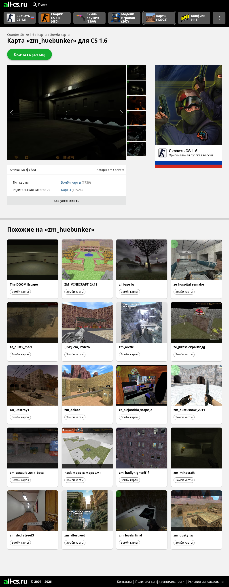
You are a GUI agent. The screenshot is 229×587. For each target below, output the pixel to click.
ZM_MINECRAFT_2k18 (80, 284)
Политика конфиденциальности (159, 581)
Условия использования (206, 581)
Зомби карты (76, 182)
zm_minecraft (184, 472)
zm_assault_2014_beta (27, 472)
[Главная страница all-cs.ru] (15, 4)
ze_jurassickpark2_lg (189, 347)
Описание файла (23, 170)
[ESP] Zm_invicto (77, 347)
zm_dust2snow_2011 (189, 410)
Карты (72, 190)
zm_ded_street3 (22, 535)
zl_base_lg (126, 284)
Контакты (124, 581)
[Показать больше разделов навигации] (219, 18)
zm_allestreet (74, 535)
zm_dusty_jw (183, 535)
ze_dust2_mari (21, 347)
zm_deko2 (72, 410)
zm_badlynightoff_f (134, 472)
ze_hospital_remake (189, 284)
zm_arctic (126, 347)
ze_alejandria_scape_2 (135, 410)
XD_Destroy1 (19, 410)
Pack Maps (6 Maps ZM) (82, 472)
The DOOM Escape (24, 284)
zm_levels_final (130, 535)
